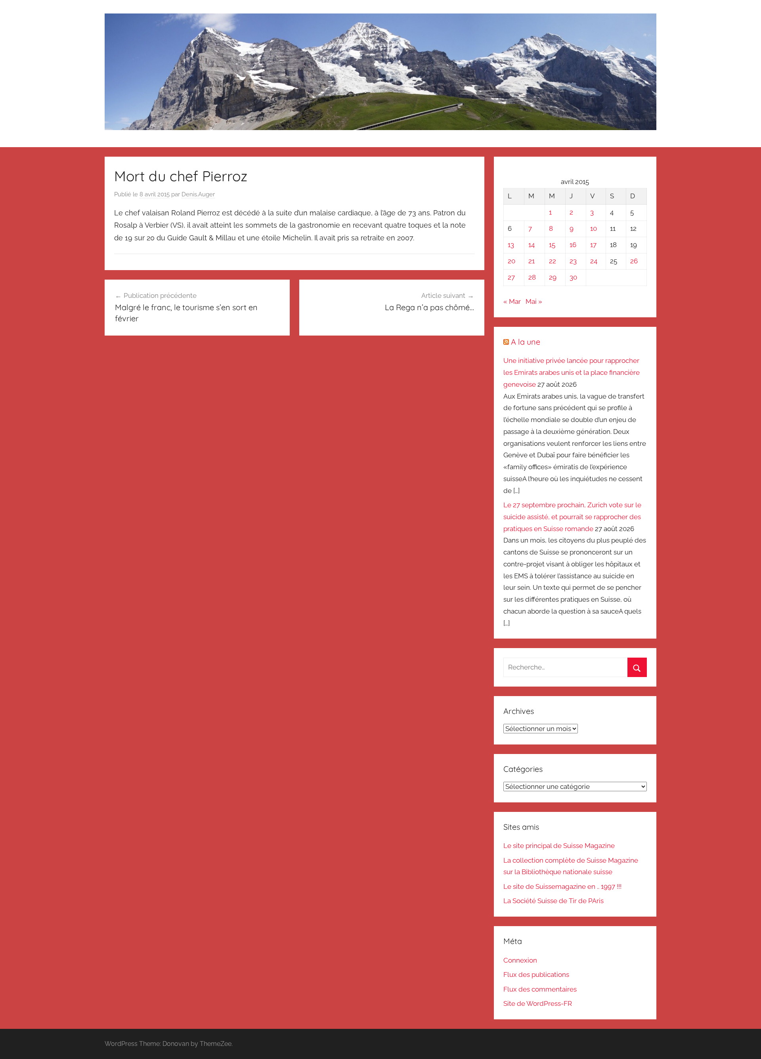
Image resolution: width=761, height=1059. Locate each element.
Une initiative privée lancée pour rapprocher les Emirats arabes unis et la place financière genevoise (571, 372)
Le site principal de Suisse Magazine (559, 846)
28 (532, 277)
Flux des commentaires (540, 989)
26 (634, 261)
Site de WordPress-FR (537, 1003)
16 (573, 245)
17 (593, 245)
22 (552, 261)
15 (552, 245)
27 (511, 277)
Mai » (534, 301)
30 (573, 277)
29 (552, 277)
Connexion (520, 960)
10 (593, 228)
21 (531, 261)
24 (593, 261)
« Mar (512, 301)
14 (531, 245)
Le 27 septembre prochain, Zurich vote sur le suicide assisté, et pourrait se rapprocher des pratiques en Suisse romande (572, 517)
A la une (525, 342)
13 (511, 245)
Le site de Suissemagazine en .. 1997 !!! (562, 886)
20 (511, 261)
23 (573, 261)
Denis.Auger (198, 194)
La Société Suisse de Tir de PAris (553, 901)
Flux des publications (536, 974)
